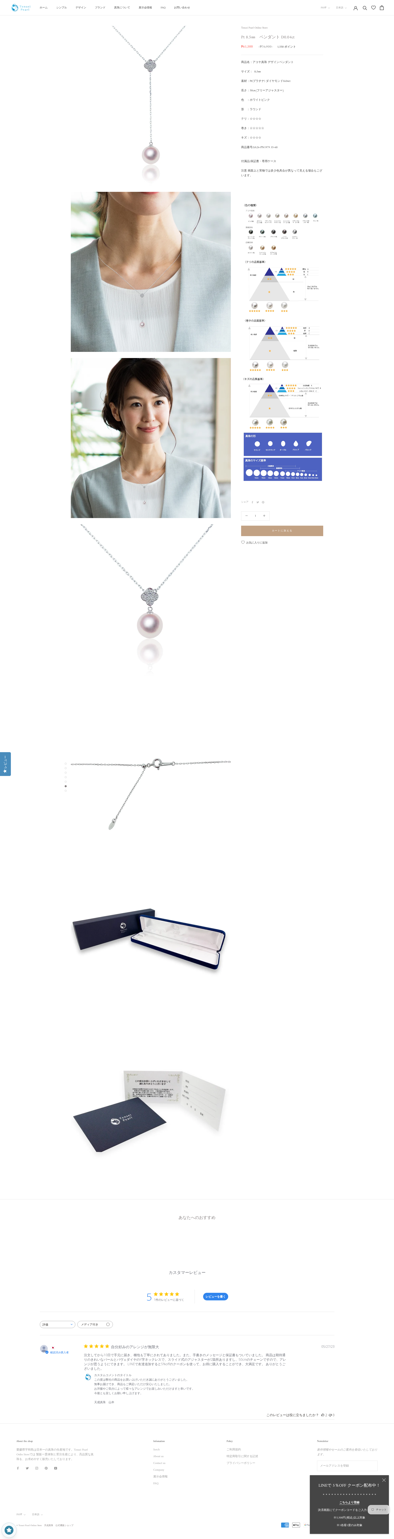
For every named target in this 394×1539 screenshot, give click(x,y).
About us (158, 1456)
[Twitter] (258, 502)
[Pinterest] (263, 502)
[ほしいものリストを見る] (373, 8)
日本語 (339, 8)
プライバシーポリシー (241, 1463)
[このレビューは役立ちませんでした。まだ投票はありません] (330, 1415)
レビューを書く (216, 1296)
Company (158, 1470)
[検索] (365, 8)
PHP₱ (323, 8)
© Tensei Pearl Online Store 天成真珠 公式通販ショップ (44, 1526)
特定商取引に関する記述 (242, 1456)
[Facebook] (252, 502)
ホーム (44, 7)
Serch (156, 1449)
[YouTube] (55, 1468)
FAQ (163, 7)
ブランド (100, 7)
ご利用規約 (234, 1449)
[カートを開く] (382, 7)
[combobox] (57, 1324)
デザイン (81, 7)
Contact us (159, 1463)
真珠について (122, 7)
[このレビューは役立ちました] (322, 1415)
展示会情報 (145, 7)
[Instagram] (36, 1468)
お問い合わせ (182, 7)
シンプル (61, 7)
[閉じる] (384, 1480)
